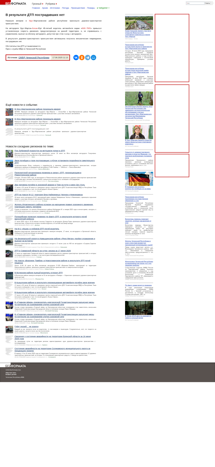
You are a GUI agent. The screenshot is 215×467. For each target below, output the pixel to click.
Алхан (34, 28)
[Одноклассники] (82, 57)
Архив (45, 8)
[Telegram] (87, 57)
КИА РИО (86, 28)
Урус (31, 21)
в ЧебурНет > (103, 8)
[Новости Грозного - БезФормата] (13, 3)
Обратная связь (11, 373)
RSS (22, 377)
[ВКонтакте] (76, 57)
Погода (65, 8)
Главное (36, 8)
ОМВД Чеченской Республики (33, 57)
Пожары (91, 8)
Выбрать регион (11, 374)
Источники (55, 8)
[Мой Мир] (93, 57)
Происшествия (78, 8)
